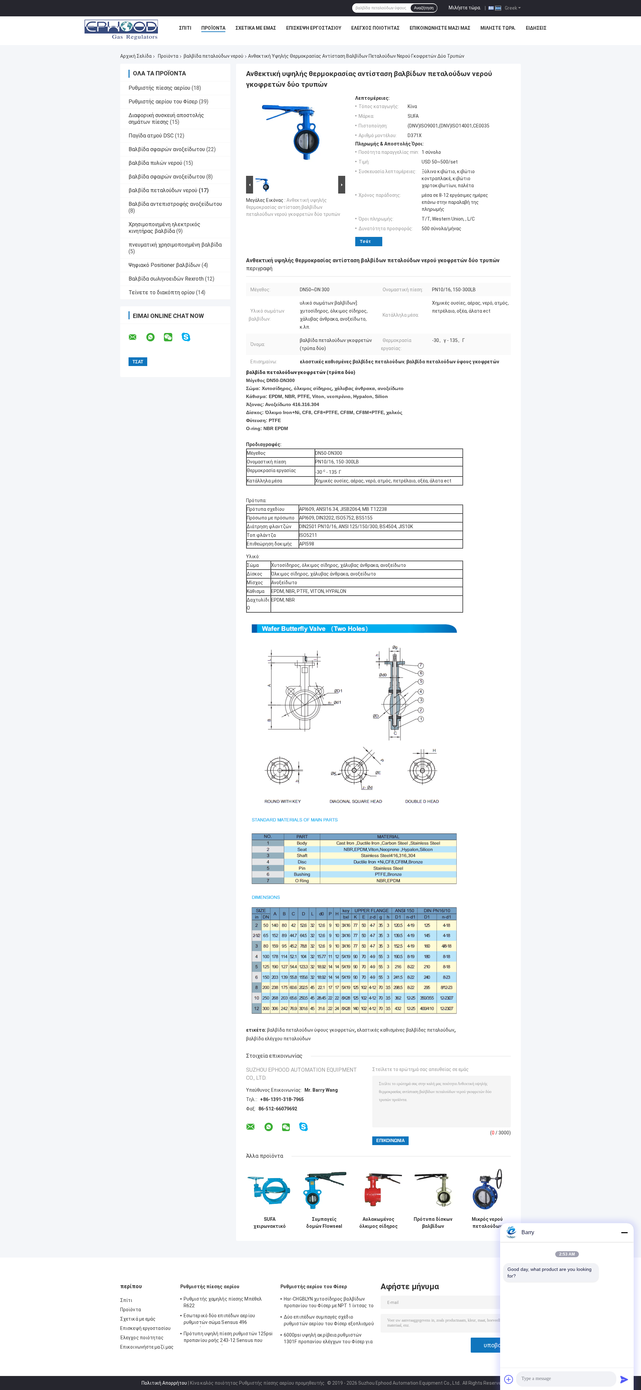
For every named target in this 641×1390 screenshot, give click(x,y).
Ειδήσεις (536, 28)
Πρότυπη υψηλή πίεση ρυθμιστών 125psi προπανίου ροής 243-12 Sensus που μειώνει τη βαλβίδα (228, 1338)
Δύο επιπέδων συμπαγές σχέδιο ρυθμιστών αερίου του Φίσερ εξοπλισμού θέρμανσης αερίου (329, 1321)
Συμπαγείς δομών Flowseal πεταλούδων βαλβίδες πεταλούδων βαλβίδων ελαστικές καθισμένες (324, 1223)
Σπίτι (185, 28)
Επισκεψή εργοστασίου (313, 28)
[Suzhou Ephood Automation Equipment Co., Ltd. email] (137, 337)
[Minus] (624, 1233)
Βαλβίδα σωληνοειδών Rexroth (166, 279)
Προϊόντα (213, 28)
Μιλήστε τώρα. (465, 7)
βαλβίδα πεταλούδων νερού (213, 56)
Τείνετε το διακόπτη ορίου (162, 292)
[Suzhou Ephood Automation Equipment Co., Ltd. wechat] (172, 337)
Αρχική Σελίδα (136, 56)
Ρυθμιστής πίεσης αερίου (159, 88)
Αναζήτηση (424, 8)
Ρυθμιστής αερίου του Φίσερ (163, 101)
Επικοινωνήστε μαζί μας (440, 28)
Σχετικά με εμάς (255, 28)
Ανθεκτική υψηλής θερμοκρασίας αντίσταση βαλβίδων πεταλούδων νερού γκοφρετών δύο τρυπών (293, 207)
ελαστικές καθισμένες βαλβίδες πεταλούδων (405, 1030)
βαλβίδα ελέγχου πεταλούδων (278, 1038)
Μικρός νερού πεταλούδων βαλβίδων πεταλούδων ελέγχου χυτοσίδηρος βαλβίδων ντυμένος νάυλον (487, 1223)
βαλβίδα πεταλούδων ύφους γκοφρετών (311, 1030)
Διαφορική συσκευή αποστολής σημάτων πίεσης (166, 118)
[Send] (624, 1379)
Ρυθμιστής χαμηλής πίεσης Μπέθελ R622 (223, 1302)
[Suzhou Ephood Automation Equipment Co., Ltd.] (121, 30)
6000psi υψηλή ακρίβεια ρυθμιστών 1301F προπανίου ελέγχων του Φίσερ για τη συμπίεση (328, 1339)
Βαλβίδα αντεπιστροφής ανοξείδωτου (175, 204)
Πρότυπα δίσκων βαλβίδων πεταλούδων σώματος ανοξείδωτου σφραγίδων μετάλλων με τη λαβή (433, 1223)
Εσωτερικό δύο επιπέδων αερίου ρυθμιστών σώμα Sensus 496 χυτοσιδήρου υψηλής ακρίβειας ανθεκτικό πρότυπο (219, 1320)
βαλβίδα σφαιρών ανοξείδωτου (167, 176)
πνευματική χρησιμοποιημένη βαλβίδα (175, 245)
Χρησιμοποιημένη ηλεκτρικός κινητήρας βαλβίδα (164, 227)
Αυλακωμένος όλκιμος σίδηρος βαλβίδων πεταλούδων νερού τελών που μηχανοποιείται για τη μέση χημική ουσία (378, 1223)
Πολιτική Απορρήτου (164, 1383)
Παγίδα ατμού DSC (151, 135)
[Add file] (508, 1379)
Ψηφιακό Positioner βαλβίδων (164, 265)
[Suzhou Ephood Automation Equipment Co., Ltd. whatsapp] (154, 337)
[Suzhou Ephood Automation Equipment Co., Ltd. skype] (190, 337)
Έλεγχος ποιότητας (375, 28)
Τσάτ (365, 241)
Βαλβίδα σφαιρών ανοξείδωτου (167, 149)
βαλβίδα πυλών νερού (155, 163)
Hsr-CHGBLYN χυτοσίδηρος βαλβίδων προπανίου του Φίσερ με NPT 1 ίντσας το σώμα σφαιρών (329, 1303)
